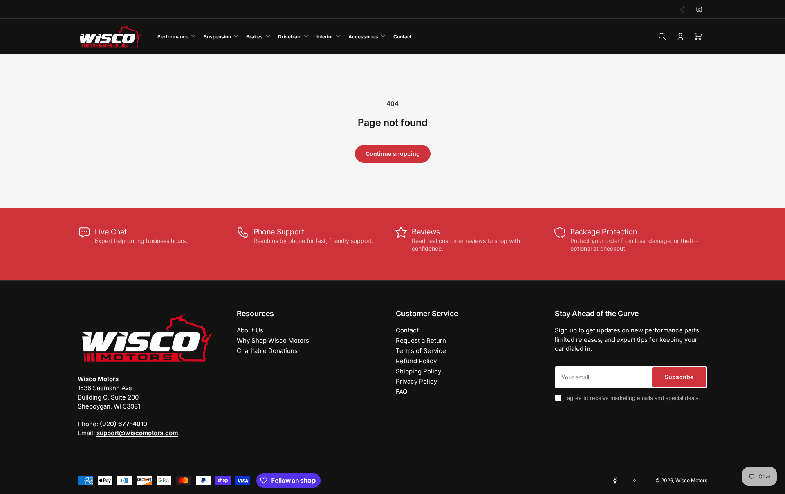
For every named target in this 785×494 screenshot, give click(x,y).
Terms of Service (421, 351)
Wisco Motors (691, 480)
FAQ (401, 391)
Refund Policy (416, 361)
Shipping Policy (418, 371)
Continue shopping (393, 153)
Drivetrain (289, 37)
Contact (402, 37)
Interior (324, 37)
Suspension (217, 37)
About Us (250, 330)
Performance (172, 37)
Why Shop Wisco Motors (273, 340)
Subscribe (679, 376)
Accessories (363, 37)
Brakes (254, 37)
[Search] (662, 36)
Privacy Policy (416, 381)
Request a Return (421, 340)
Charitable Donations (267, 351)
